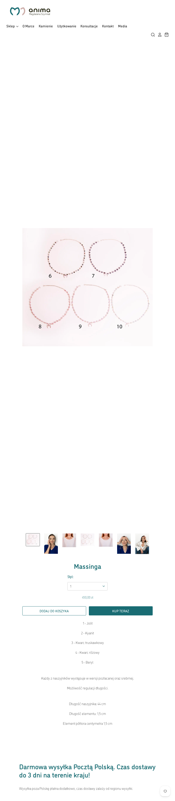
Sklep (10, 26)
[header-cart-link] (165, 34)
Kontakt (108, 26)
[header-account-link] (158, 34)
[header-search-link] (151, 34)
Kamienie (46, 26)
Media (122, 26)
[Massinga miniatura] (33, 539)
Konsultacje (89, 26)
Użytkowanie (66, 26)
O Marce (28, 26)
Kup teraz (120, 611)
